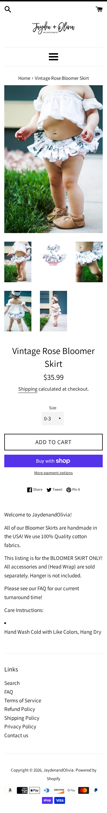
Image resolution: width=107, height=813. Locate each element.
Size (52, 407)
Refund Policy (19, 708)
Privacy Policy (20, 726)
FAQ (8, 691)
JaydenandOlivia (58, 770)
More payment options (53, 472)
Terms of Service (22, 700)
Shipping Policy (21, 717)
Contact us (16, 735)
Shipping (27, 388)
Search (12, 682)
